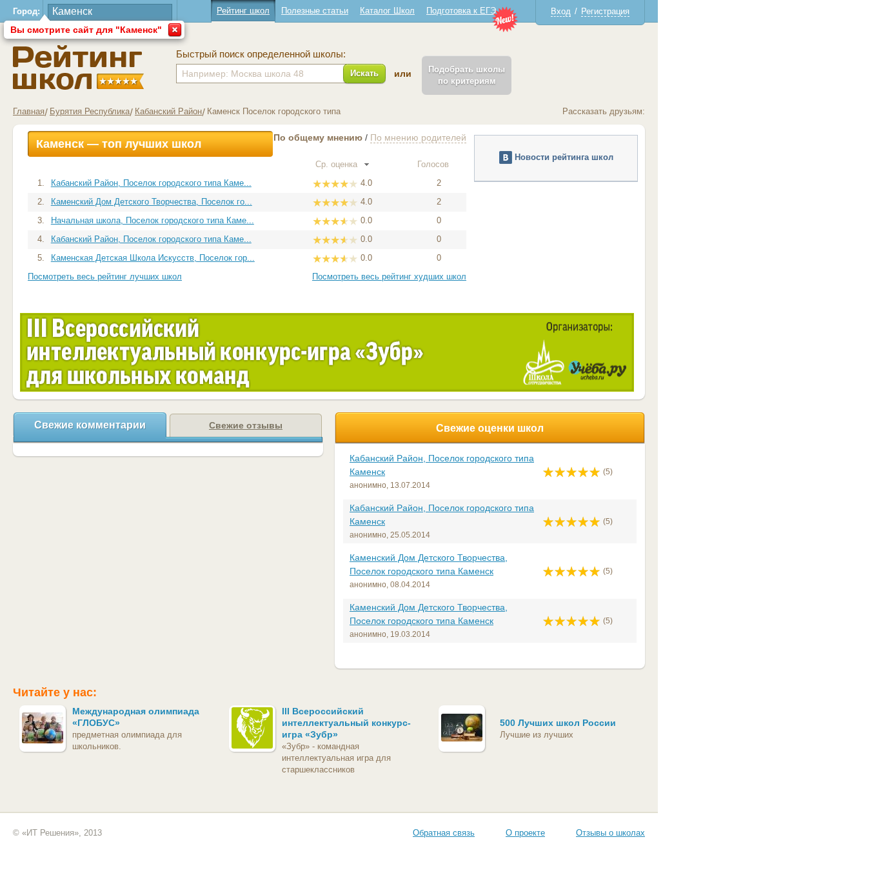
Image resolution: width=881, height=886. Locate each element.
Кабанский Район (168, 111)
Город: (26, 11)
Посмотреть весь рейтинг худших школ (389, 276)
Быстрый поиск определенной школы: (261, 54)
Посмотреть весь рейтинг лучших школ (105, 276)
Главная (29, 111)
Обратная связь (444, 833)
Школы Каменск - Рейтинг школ (78, 67)
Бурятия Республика (90, 111)
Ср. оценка (337, 164)
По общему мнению (317, 137)
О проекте (525, 833)
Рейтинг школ (243, 10)
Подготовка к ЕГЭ (461, 10)
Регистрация (605, 11)
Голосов (434, 164)
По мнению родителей (418, 137)
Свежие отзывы (245, 425)
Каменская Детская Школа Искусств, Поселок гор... (153, 258)
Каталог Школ (387, 10)
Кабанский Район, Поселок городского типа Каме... (151, 183)
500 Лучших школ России (558, 723)
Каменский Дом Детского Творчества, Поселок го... (151, 201)
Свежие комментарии (90, 424)
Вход (561, 11)
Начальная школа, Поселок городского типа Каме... (152, 220)
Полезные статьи (314, 10)
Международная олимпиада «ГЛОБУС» (135, 717)
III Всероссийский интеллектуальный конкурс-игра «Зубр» (346, 723)
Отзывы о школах (610, 833)
